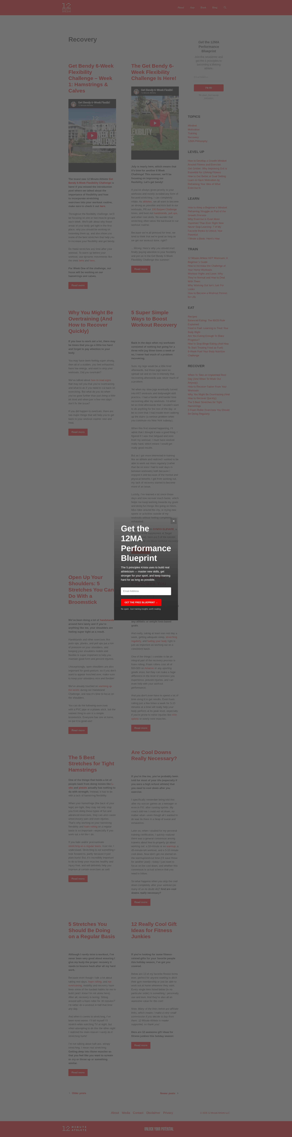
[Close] (174, 521)
